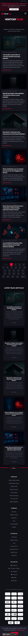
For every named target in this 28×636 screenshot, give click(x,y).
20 (23, 273)
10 (24, 267)
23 (12, 276)
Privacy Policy (14, 546)
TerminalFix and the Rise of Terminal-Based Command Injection (11, 56)
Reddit (14, 577)
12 (9, 270)
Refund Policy (14, 552)
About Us (14, 511)
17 (9, 273)
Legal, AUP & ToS (14, 549)
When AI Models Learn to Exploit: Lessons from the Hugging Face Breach (13, 170)
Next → (23, 276)
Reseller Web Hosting (14, 483)
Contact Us (14, 555)
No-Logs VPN (14, 498)
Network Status (14, 540)
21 (3, 276)
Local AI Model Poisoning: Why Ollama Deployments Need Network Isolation (12, 244)
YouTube (14, 574)
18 (13, 273)
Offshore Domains (14, 495)
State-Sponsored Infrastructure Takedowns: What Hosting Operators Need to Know (13, 207)
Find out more (20, 630)
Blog (14, 521)
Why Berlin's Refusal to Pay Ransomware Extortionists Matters (14, 379)
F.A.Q (14, 543)
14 (18, 270)
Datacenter (14, 517)
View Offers (14, 9)
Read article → (7, 70)
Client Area (14, 537)
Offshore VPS (14, 486)
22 (8, 276)
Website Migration (14, 501)
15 (22, 270)
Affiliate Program (14, 514)
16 (4, 273)
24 (17, 276)
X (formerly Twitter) (14, 568)
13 (13, 270)
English (7, 634)
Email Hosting (14, 492)
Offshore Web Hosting (14, 480)
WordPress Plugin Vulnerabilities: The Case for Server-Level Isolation (13, 95)
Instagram (14, 571)
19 (18, 273)
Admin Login (23, 1)
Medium (14, 580)
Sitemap (14, 527)
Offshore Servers (14, 489)
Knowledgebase (14, 524)
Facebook (14, 565)
